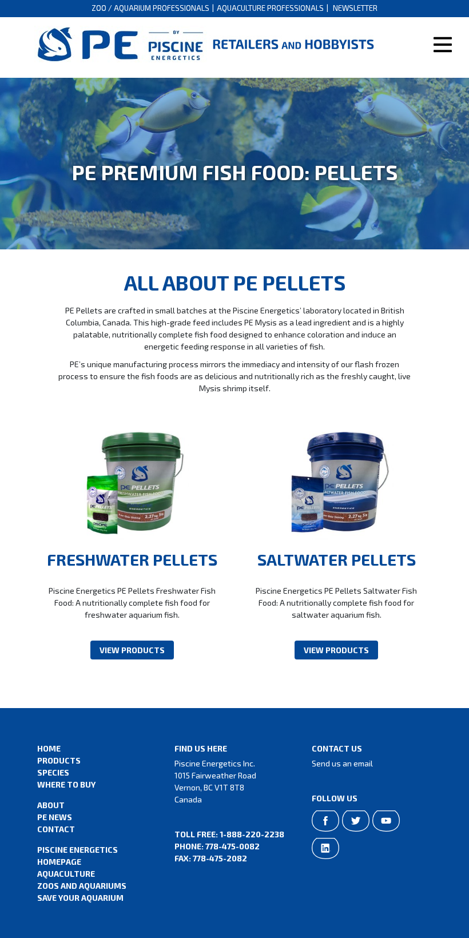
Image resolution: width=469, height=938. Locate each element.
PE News (54, 817)
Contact (56, 829)
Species (53, 772)
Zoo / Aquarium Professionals (150, 8)
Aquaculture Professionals (270, 8)
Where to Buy (66, 784)
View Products (132, 650)
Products (59, 760)
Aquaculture (66, 874)
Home (49, 748)
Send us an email (342, 763)
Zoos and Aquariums (81, 886)
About (51, 805)
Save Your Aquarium (80, 898)
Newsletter (355, 8)
